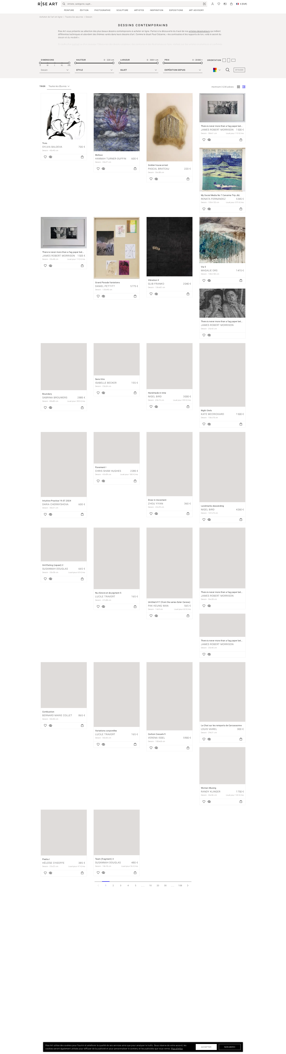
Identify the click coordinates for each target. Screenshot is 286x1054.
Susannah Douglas (55, 568)
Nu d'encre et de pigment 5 (108, 593)
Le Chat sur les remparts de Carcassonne (221, 725)
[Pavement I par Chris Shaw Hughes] (117, 448)
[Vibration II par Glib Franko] (169, 247)
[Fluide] (244, 87)
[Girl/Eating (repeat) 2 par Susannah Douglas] (64, 545)
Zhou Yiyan (155, 503)
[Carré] (238, 87)
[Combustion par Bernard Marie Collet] (64, 685)
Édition (84, 10)
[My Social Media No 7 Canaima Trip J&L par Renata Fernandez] (222, 170)
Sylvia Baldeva (52, 146)
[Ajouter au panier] (82, 157)
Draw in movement (157, 500)
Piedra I (46, 859)
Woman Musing (208, 788)
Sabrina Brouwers (54, 397)
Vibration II (153, 280)
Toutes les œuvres (74, 17)
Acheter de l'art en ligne (51, 17)
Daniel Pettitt (105, 286)
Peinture (69, 10)
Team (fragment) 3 (104, 859)
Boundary (47, 394)
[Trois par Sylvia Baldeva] (64, 116)
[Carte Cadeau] (225, 3)
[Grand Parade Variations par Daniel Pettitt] (117, 248)
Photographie (102, 10)
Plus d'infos (177, 1048)
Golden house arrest (158, 165)
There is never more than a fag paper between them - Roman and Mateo (236, 640)
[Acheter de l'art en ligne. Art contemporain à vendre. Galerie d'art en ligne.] (47, 4)
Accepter (206, 1047)
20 (158, 885)
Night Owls (206, 410)
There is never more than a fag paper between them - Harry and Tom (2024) (238, 321)
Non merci (229, 1047)
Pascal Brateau (158, 168)
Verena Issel (156, 737)
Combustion (48, 712)
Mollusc (99, 155)
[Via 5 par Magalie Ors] (222, 240)
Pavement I (100, 467)
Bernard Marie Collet (57, 715)
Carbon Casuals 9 (157, 734)
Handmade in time (157, 393)
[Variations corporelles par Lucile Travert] (117, 694)
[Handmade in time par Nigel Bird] (169, 366)
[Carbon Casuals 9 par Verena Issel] (169, 696)
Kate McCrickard (212, 414)
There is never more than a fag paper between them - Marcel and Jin (234, 592)
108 (180, 885)
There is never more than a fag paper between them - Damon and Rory (76, 252)
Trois (44, 143)
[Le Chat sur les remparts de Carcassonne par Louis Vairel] (222, 692)
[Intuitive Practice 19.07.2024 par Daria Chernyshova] (64, 464)
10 (150, 885)
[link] (204, 4)
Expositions (176, 10)
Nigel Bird (155, 396)
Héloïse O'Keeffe (53, 862)
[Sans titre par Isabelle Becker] (117, 359)
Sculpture (122, 10)
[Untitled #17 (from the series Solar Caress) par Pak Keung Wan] (169, 563)
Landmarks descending (212, 506)
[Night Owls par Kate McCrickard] (222, 375)
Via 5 (203, 267)
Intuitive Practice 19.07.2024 (56, 500)
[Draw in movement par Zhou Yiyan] (169, 464)
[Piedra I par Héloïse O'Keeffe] (64, 832)
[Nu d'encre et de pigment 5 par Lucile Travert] (117, 558)
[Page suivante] (187, 885)
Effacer (239, 70)
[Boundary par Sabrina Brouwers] (64, 366)
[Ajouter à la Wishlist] (45, 157)
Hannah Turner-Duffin (110, 158)
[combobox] (58, 86)
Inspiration (156, 10)
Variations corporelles (106, 730)
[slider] (40, 63)
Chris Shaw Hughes (108, 471)
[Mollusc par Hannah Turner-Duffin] (117, 122)
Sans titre (100, 379)
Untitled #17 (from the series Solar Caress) (169, 602)
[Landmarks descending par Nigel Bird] (222, 467)
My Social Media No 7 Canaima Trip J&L (220, 195)
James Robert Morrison (217, 129)
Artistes (139, 10)
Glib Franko (156, 283)
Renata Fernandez (213, 198)
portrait (76, 44)
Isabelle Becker (106, 382)
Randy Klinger (210, 791)
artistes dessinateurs (199, 31)
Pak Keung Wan (158, 605)
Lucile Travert (105, 596)
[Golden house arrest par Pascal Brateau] (169, 127)
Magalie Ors (209, 270)
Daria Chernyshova (55, 504)
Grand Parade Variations (107, 282)
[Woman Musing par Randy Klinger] (222, 765)
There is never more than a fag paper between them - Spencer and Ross (236, 126)
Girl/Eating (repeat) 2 (52, 565)
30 (165, 885)
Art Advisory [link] (196, 10)
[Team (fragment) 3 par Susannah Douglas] (117, 832)
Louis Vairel (209, 729)
